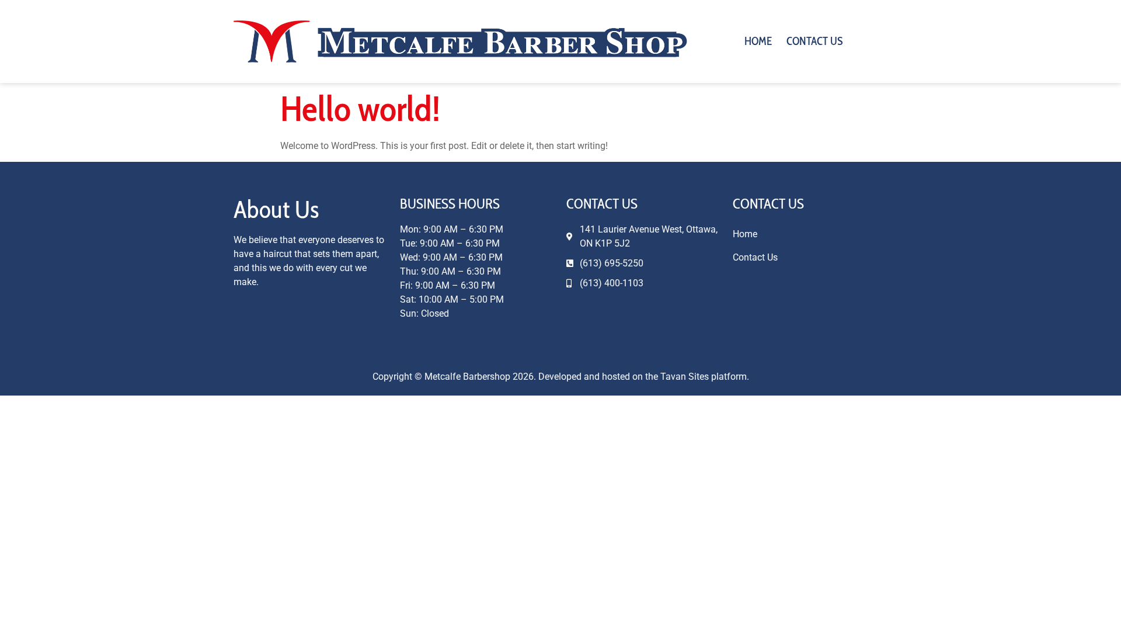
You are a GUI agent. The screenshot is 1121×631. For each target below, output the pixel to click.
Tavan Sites (684, 376)
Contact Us (814, 41)
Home (758, 41)
